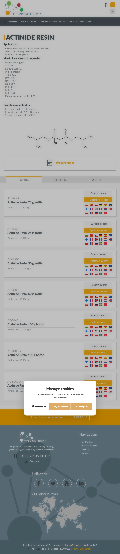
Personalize (40, 406)
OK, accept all (81, 406)
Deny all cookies (60, 406)
